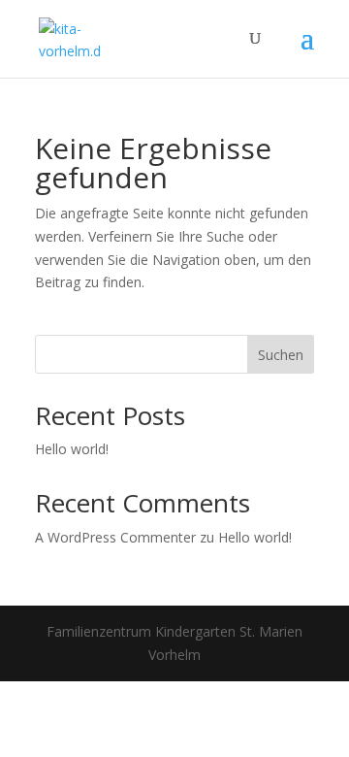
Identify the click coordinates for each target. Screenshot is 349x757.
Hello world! (72, 449)
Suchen (280, 355)
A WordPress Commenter (115, 537)
